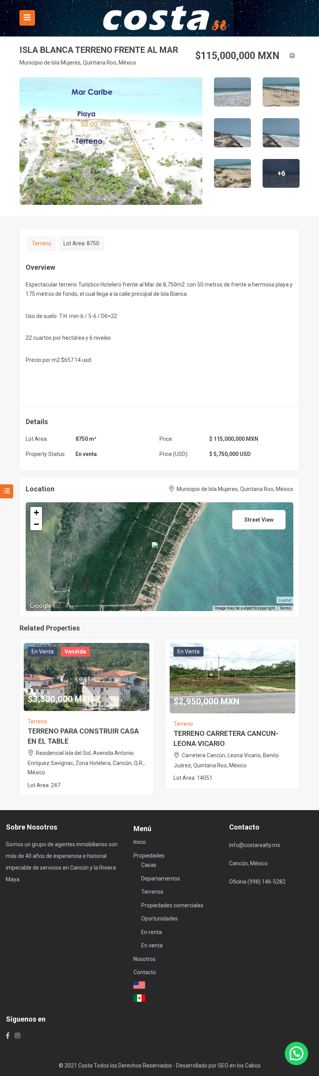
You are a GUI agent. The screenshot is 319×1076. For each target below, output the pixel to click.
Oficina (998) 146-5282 (257, 882)
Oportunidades (159, 918)
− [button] (36, 524)
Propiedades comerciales (172, 905)
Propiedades (149, 855)
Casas (148, 865)
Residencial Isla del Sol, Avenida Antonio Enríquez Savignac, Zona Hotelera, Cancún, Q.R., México (86, 763)
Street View (258, 520)
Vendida (75, 651)
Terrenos (152, 892)
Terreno (41, 243)
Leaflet (285, 600)
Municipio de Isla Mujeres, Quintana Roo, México (77, 62)
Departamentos (160, 878)
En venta (86, 454)
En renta (151, 932)
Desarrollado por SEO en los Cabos (218, 1065)
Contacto (144, 972)
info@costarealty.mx (254, 845)
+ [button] (36, 512)
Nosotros (144, 959)
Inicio (139, 842)
